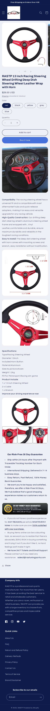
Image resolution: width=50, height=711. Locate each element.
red (6, 105)
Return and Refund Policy (16, 650)
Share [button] (8, 566)
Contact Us (10, 668)
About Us (9, 638)
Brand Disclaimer (13, 680)
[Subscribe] (40, 697)
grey (42, 105)
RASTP (20, 708)
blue (7, 111)
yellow (30, 105)
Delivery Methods (13, 656)
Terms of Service (12, 674)
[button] (3, 13)
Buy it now (25, 140)
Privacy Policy (11, 662)
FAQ (7, 644)
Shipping (5, 96)
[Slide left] (19, 71)
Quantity (5, 117)
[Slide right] (31, 71)
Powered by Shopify (31, 708)
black (17, 105)
